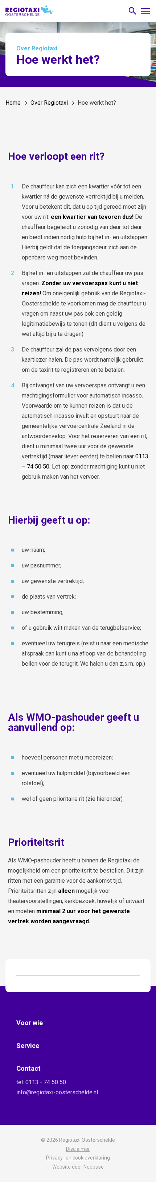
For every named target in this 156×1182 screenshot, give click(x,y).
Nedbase (93, 1167)
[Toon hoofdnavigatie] (145, 10)
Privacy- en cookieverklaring (78, 1158)
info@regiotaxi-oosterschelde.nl (57, 1092)
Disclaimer (78, 1149)
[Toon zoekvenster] (132, 11)
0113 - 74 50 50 (45, 1082)
